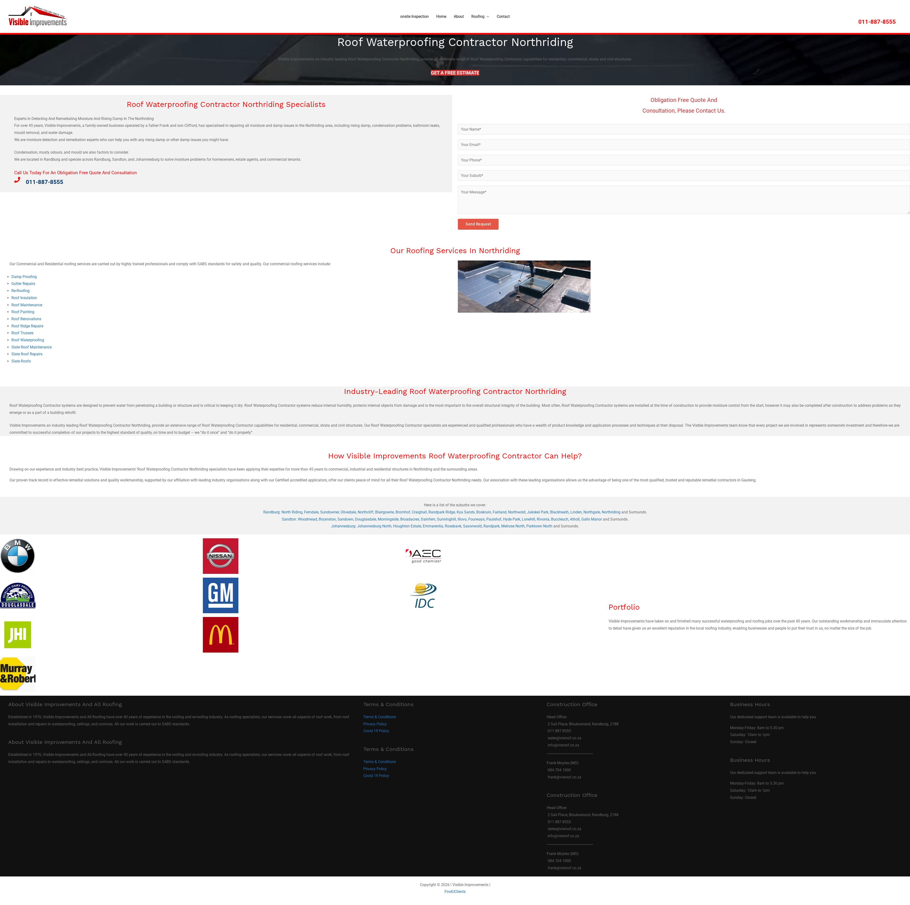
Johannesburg (343, 526)
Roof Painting (22, 312)
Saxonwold (472, 526)
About (459, 16)
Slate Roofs (21, 361)
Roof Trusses (22, 333)
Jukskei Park (537, 512)
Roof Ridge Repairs (27, 326)
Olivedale (348, 512)
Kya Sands (466, 512)
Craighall (419, 512)
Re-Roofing (20, 290)
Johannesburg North (374, 526)
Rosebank (453, 526)
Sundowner (329, 512)
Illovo (462, 519)
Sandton (289, 519)
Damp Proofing (24, 276)
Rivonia (543, 519)
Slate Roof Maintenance (31, 347)
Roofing (477, 16)
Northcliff (365, 512)
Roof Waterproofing (27, 340)
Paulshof (493, 519)
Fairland (499, 512)
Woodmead (307, 519)
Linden (576, 512)
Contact (503, 16)
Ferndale (311, 512)
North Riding (292, 512)
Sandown (345, 519)
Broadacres (409, 519)
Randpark (491, 526)
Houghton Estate (407, 526)
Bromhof (403, 512)
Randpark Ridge (441, 512)
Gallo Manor (591, 519)
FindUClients (455, 891)
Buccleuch (559, 519)
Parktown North (539, 526)
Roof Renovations (26, 319)
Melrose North (513, 526)
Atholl (575, 519)
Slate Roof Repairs (26, 354)
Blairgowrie (384, 512)
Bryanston (327, 519)
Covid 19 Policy (376, 731)
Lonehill (528, 519)
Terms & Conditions (379, 717)
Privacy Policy (375, 724)
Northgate (591, 512)
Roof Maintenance (26, 305)
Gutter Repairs (23, 283)
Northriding (611, 512)
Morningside (388, 519)
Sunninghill (446, 519)
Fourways (476, 519)
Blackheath (559, 512)
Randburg (271, 512)
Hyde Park (511, 519)
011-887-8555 (877, 21)
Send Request (478, 224)
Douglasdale (365, 519)
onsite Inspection (414, 16)
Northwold (516, 512)
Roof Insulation (24, 298)
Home (441, 16)
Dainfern (428, 519)
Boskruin (483, 512)
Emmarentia (433, 526)
